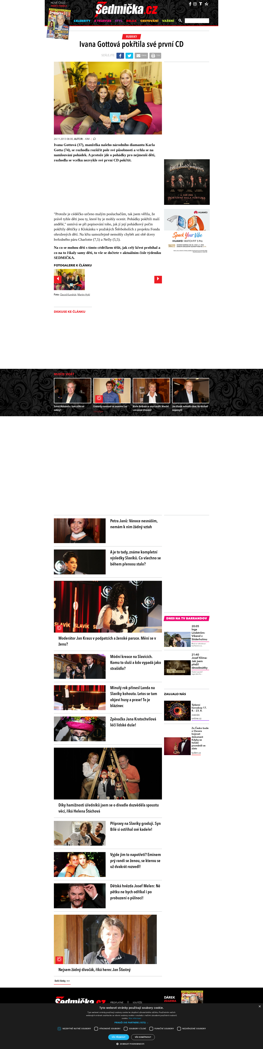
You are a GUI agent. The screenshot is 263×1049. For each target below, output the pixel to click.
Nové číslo (59, 4)
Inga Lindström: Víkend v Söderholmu (199, 633)
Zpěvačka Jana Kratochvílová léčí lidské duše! (133, 722)
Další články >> (62, 981)
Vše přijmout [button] (119, 1037)
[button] (131, 1022)
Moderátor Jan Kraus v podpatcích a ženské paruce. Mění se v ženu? (107, 641)
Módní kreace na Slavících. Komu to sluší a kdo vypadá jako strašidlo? (135, 663)
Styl (119, 21)
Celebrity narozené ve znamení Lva (110, 406)
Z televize (102, 21)
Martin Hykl (83, 295)
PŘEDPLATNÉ (116, 1003)
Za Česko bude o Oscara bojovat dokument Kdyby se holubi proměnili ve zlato (200, 738)
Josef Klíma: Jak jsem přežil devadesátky (199, 661)
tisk (158, 56)
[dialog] (131, 1026)
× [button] (259, 1006)
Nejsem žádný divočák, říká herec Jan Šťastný (94, 970)
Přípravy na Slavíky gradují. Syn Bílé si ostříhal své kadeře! (135, 827)
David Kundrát (68, 295)
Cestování (149, 21)
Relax (131, 21)
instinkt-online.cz (196, 717)
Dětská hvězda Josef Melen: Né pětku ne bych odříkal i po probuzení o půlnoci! (135, 892)
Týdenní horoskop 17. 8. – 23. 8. (199, 708)
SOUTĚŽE (137, 1003)
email (144, 56)
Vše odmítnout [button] (143, 1037)
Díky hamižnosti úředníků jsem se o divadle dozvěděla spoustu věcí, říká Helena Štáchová (108, 808)
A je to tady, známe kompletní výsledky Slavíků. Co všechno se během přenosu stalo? (135, 558)
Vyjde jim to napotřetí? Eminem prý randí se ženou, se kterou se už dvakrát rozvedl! (135, 861)
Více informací (135, 1018)
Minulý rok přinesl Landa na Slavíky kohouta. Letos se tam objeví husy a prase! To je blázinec (133, 697)
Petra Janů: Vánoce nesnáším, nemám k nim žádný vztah (134, 524)
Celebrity (82, 21)
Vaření (168, 21)
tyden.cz (196, 753)
